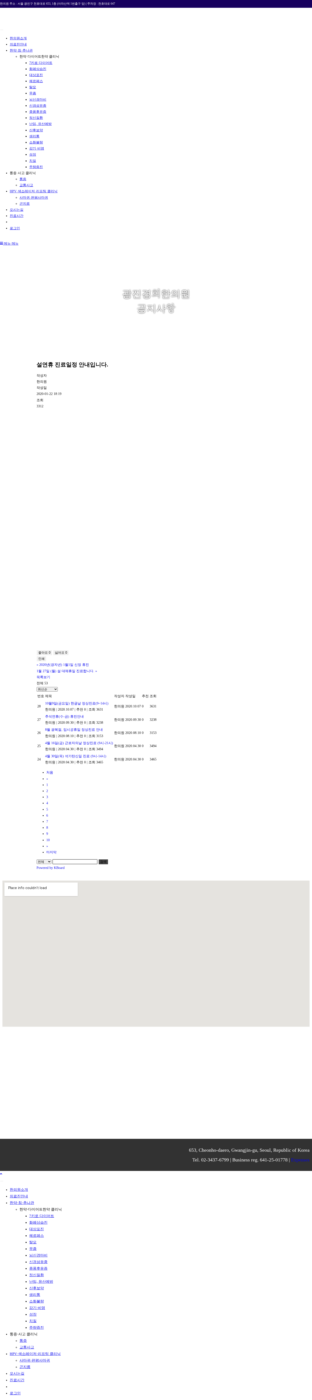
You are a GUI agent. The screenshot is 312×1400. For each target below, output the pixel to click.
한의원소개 (18, 38)
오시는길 (16, 210)
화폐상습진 (37, 69)
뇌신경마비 (37, 99)
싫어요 (61, 652)
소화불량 (36, 142)
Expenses (300, 1159)
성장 (32, 154)
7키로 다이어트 (40, 63)
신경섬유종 (37, 105)
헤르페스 (36, 81)
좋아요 (44, 652)
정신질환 (36, 118)
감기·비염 (36, 148)
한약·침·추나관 (21, 50)
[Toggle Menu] (1, 29)
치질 (32, 161)
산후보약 (36, 130)
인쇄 (41, 658)
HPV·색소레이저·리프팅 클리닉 (34, 191)
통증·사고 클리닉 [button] (23, 173)
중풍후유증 (37, 112)
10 (48, 840)
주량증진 (36, 167)
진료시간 (16, 216)
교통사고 (26, 185)
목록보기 (43, 677)
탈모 (32, 87)
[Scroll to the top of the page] (1, 1174)
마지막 (51, 852)
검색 (103, 862)
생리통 (34, 136)
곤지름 (25, 203)
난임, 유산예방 (40, 124)
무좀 (32, 93)
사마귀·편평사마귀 (34, 197)
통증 (23, 179)
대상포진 (36, 75)
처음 (49, 772)
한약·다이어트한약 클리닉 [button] (39, 56)
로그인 (15, 228)
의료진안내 (18, 44)
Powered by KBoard (51, 868)
